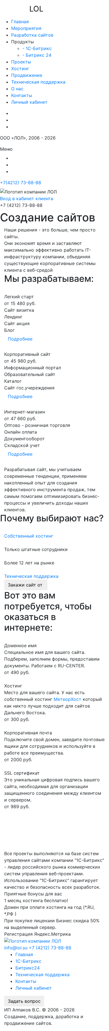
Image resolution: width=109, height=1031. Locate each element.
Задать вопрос (24, 1001)
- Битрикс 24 (36, 55)
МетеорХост (67, 699)
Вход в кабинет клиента (26, 198)
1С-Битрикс (28, 961)
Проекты (21, 62)
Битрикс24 (27, 968)
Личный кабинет (29, 102)
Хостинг (20, 68)
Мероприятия (26, 28)
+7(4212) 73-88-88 (20, 182)
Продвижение (26, 75)
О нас (17, 88)
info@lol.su (15, 947)
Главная (20, 21)
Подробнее (20, 339)
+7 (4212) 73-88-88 (50, 947)
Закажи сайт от (26, 585)
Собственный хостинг (28, 536)
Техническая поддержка (38, 82)
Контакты (21, 95)
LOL (36, 8)
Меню (6, 149)
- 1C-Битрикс (37, 48)
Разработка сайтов (32, 35)
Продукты (22, 41)
